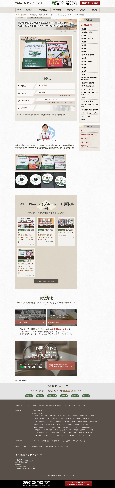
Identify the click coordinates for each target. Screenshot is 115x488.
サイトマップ (81, 405)
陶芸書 (84, 45)
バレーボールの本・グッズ (90, 113)
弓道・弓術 (53, 415)
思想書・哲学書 (87, 61)
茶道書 (84, 48)
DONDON (89, 432)
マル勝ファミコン (60, 435)
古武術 (75, 415)
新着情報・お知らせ (87, 134)
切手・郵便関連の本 (88, 86)
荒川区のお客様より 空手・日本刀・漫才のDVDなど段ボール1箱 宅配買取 (25, 238)
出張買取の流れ (46, 441)
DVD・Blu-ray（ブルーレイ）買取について (60, 102)
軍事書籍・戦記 (87, 32)
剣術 (69, 415)
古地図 (84, 58)
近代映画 (81, 432)
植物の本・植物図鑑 (88, 83)
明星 (70, 432)
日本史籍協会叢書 (82, 421)
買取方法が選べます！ (66, 95)
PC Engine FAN (72, 435)
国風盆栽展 (85, 424)
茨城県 (63, 396)
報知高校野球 (66, 427)
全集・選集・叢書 (87, 101)
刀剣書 (84, 35)
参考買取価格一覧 (37, 411)
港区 (45, 85)
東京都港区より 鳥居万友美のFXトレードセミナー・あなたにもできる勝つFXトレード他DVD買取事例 (25, 268)
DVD (83, 98)
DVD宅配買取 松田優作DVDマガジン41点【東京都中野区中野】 (45, 237)
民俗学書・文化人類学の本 (90, 110)
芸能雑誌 (63, 432)
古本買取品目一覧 (86, 25)
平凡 (75, 432)
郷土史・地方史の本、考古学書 (89, 105)
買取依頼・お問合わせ (79, 441)
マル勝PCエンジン (48, 435)
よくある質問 (66, 441)
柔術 (64, 415)
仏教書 (84, 64)
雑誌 (83, 119)
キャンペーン (85, 138)
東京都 (28, 396)
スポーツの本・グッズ (89, 89)
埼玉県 (39, 396)
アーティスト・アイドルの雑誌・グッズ (89, 93)
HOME (19, 10)
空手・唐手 (44, 415)
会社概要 (95, 10)
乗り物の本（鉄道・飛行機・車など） (89, 78)
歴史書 (84, 68)
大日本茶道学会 (70, 418)
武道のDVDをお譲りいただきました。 (65, 234)
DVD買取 (37, 430)
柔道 (59, 415)
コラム (83, 131)
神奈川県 (51, 396)
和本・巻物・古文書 (88, 55)
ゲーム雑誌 (38, 435)
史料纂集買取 (93, 421)
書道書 (84, 51)
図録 (83, 74)
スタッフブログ (85, 142)
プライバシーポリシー (69, 405)
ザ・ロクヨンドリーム (85, 435)
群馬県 (85, 396)
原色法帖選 (86, 418)
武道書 (84, 29)
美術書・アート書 (87, 38)
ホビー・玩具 (86, 116)
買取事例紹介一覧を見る (45, 281)
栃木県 (74, 396)
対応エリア (71, 10)
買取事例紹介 (43, 10)
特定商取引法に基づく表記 (53, 405)
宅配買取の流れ (56, 441)
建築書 (84, 42)
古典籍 (84, 71)
